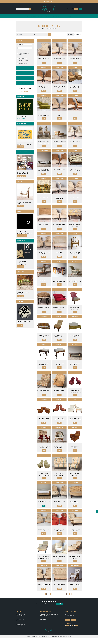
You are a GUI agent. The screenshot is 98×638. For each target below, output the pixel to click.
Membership (67, 613)
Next (77, 593)
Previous (63, 593)
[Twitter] (66, 625)
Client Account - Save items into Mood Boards (49, 614)
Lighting (58, 16)
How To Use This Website (44, 613)
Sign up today (59, 603)
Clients (80, 8)
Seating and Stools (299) (23, 61)
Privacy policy (29, 636)
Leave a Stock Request (20, 614)
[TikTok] (77, 625)
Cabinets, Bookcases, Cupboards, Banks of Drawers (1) (25, 52)
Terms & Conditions (20, 625)
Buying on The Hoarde (20, 624)
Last (80, 593)
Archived (69, 16)
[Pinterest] (70, 625)
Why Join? (67, 614)
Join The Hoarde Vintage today (49, 1)
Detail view (71, 34)
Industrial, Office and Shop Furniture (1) (24, 54)
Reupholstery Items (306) (23, 60)
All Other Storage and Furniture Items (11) (25, 57)
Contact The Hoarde (20, 619)
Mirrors (63, 16)
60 (46, 593)
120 (48, 593)
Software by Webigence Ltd (66, 636)
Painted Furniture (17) (23, 58)
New (27, 16)
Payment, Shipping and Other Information (47, 616)
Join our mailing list (20, 615)
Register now (73, 620)
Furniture (40, 16)
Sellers (76, 8)
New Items (42, 618)
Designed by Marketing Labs (56, 636)
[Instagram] (73, 625)
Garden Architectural (49, 16)
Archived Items (43, 619)
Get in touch (67, 620)
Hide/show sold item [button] (22, 83)
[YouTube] (75, 625)
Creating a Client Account (21, 616)
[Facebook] (68, 625)
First (60, 593)
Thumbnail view (78, 34)
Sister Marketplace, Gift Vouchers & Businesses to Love (26, 621)
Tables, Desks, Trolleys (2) (23, 63)
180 (51, 593)
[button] (25, 41)
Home (17, 19)
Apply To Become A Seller (69, 615)
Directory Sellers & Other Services (22, 618)
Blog (17, 620)
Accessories (33, 16)
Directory (18, 118)
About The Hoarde (19, 623)
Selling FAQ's (67, 616)
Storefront (24, 118)
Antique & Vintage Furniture (26, 19)
